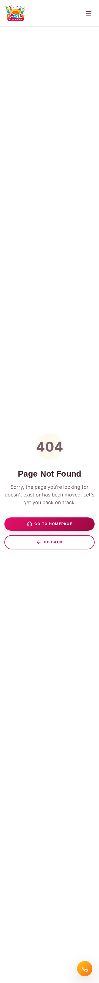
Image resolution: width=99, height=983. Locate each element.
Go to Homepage (53, 524)
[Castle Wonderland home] (15, 13)
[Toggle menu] (88, 13)
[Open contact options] (84, 968)
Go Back (53, 542)
